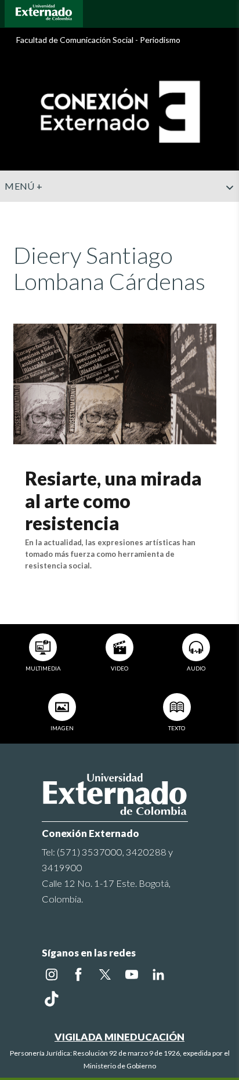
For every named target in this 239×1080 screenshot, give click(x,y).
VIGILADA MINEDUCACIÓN (119, 1037)
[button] (225, 210)
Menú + (23, 185)
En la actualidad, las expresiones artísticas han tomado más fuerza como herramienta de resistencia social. (110, 554)
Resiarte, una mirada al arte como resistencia (113, 500)
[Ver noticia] (114, 382)
